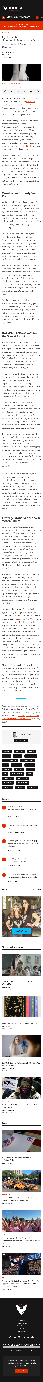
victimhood (7, 787)
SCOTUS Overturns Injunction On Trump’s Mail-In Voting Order (21, 1158)
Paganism (7, 769)
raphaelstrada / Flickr (12, 83)
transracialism (23, 783)
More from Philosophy (12, 947)
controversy (31, 101)
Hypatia (6, 756)
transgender (8, 778)
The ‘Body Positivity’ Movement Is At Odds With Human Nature (21, 1064)
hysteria (17, 756)
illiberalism (30, 756)
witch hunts (32, 787)
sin (5, 774)
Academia (7, 751)
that (29, 146)
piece (16, 619)
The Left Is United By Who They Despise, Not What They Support (19, 1106)
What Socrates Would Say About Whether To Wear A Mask (20, 982)
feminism (31, 751)
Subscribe (21, 1371)
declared (23, 146)
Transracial (8, 783)
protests (31, 769)
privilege (19, 769)
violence (20, 787)
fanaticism (19, 751)
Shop (4, 889)
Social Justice (17, 774)
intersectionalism (10, 760)
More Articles (21, 740)
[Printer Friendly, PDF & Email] (37, 91)
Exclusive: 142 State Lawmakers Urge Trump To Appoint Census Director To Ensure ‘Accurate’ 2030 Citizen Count (20, 1283)
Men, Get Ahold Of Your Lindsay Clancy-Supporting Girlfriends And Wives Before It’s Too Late (21, 1240)
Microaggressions (27, 760)
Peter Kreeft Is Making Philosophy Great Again (20, 1023)
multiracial (16, 765)
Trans (29, 774)
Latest (5, 1123)
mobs (5, 765)
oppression (30, 765)
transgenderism (23, 778)
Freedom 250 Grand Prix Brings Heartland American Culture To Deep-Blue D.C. (18, 1199)
